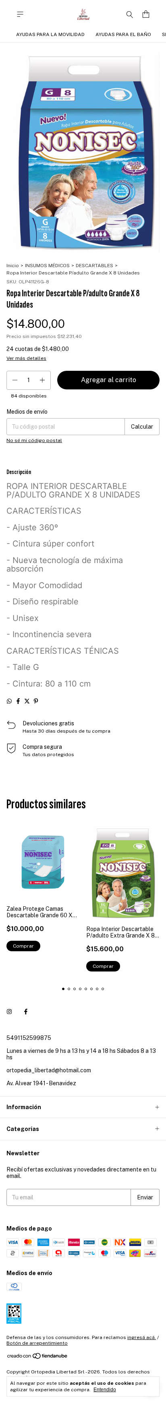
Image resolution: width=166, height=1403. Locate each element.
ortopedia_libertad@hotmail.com (48, 1070)
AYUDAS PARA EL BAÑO (123, 34)
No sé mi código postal (34, 440)
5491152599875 (28, 1038)
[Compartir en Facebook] (18, 701)
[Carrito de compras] (146, 14)
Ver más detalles (26, 358)
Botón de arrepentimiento (37, 1343)
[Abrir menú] (20, 14)
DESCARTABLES (94, 265)
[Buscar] (130, 14)
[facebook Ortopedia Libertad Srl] (26, 1012)
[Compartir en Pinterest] (36, 701)
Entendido (104, 1389)
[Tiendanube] (37, 1357)
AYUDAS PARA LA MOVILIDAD (50, 34)
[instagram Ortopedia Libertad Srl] (9, 1012)
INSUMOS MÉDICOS (47, 265)
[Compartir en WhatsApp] (9, 701)
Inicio (12, 265)
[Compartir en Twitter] (27, 701)
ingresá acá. (141, 1337)
